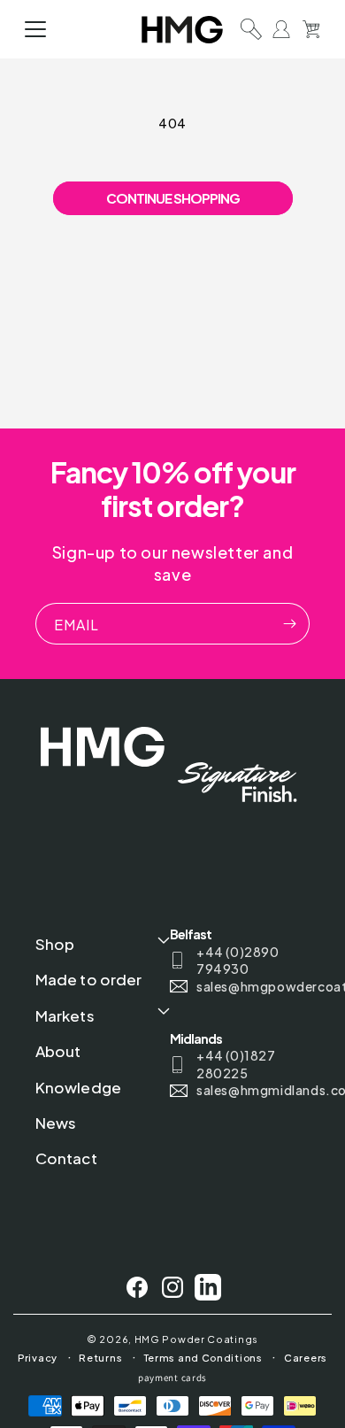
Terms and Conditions (203, 1357)
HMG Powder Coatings (196, 1339)
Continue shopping (173, 197)
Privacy (38, 1357)
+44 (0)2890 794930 (238, 960)
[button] (35, 29)
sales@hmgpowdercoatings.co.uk (250, 986)
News (55, 1122)
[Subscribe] (289, 624)
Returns (100, 1357)
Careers (305, 1357)
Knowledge (78, 1087)
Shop (54, 943)
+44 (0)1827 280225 (236, 1064)
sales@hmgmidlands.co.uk (250, 1090)
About (58, 1051)
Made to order (88, 979)
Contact (66, 1158)
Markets (65, 1015)
